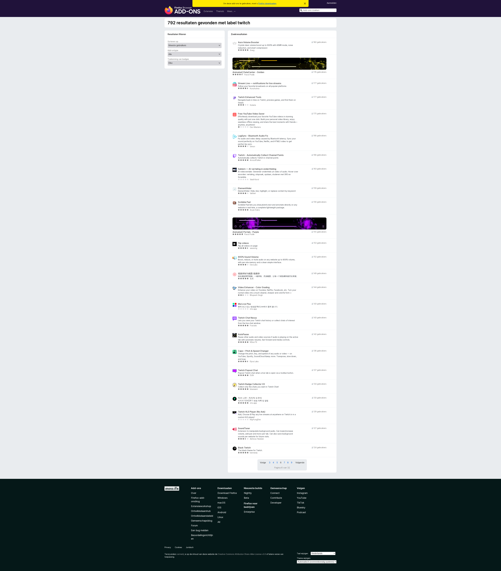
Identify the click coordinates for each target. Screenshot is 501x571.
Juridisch (189, 547)
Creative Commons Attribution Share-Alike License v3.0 (242, 554)
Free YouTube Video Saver (251, 114)
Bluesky (301, 507)
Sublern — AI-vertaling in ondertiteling (257, 169)
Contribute (276, 497)
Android (221, 512)
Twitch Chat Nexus (247, 318)
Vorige (263, 462)
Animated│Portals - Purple (245, 232)
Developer (275, 502)
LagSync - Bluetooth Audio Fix (253, 136)
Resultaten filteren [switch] (177, 34)
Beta (246, 497)
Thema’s (220, 11)
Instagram (302, 493)
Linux (220, 517)
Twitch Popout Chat (248, 370)
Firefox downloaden (267, 3)
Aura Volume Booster (248, 42)
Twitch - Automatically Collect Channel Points (261, 155)
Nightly (248, 493)
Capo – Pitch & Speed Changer (253, 351)
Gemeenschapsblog (201, 520)
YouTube (301, 497)
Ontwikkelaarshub (201, 511)
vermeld (180, 554)
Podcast (301, 512)
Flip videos (243, 243)
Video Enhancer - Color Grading (254, 287)
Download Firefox (227, 493)
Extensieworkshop (201, 506)
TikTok (300, 502)
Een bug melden (199, 530)
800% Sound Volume (248, 257)
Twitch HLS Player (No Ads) (251, 412)
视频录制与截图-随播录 (249, 273)
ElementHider (245, 188)
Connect (275, 493)
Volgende (299, 462)
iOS (219, 507)
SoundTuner (244, 428)
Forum (194, 525)
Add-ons (196, 488)
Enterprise (249, 511)
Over (193, 493)
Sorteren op (173, 41)
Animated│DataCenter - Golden (248, 72)
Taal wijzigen (302, 553)
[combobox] (317, 10)
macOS (221, 502)
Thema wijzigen (303, 558)
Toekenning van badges (178, 59)
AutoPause (243, 334)
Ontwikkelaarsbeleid (202, 515)
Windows (222, 497)
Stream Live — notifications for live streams (259, 83)
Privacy (168, 547)
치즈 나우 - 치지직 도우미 (250, 398)
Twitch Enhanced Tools (249, 97)
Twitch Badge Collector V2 (251, 384)
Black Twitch (244, 447)
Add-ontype (173, 50)
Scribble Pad (244, 202)
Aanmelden (331, 3)
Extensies (208, 11)
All (218, 522)
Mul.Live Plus (244, 304)
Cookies (178, 547)
